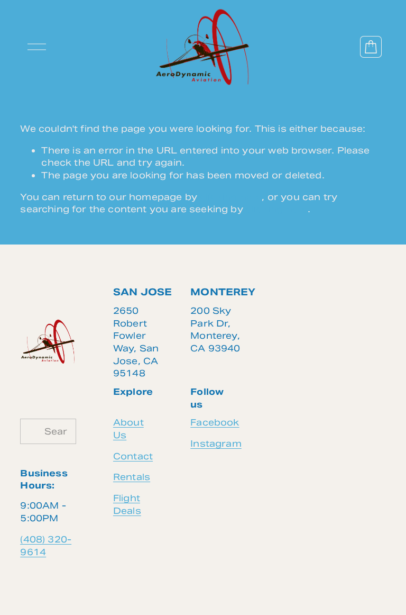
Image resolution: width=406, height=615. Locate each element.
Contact (133, 456)
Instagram (216, 443)
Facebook (214, 422)
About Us (128, 429)
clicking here (231, 197)
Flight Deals (127, 504)
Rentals (131, 477)
